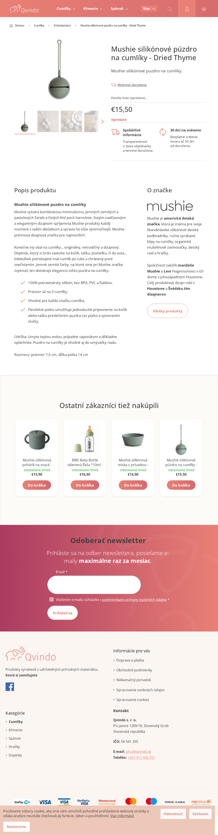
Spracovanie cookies (132, 699)
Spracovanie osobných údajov (140, 690)
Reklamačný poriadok (133, 680)
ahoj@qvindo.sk (138, 751)
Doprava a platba (130, 660)
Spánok (15, 738)
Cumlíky (16, 721)
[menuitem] (65, 8)
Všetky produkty (168, 311)
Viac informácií (122, 815)
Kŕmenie (15, 730)
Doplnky (15, 755)
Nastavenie (16, 826)
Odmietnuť (173, 814)
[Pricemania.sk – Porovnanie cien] (175, 802)
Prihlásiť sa (62, 613)
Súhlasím (200, 814)
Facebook (10, 686)
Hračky (14, 746)
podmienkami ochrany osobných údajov (134, 599)
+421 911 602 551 (141, 757)
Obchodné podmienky (134, 670)
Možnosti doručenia (132, 85)
